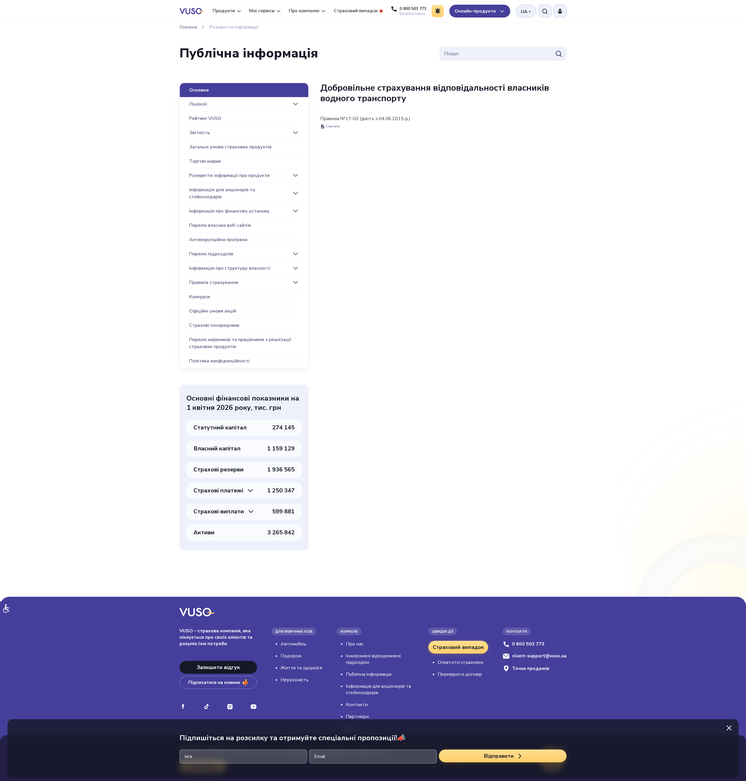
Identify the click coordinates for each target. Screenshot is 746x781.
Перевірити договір (460, 674)
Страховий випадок (356, 11)
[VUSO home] (192, 11)
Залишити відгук (218, 667)
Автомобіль (293, 644)
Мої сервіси (262, 11)
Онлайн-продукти (476, 11)
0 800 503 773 (528, 644)
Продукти (224, 11)
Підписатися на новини (214, 682)
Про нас (354, 644)
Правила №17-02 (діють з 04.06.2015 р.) (365, 122)
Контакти (357, 704)
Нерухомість (295, 680)
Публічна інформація (368, 674)
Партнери (357, 716)
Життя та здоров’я (301, 668)
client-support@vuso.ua (539, 656)
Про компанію (304, 11)
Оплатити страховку (460, 662)
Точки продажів (530, 668)
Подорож (291, 656)
